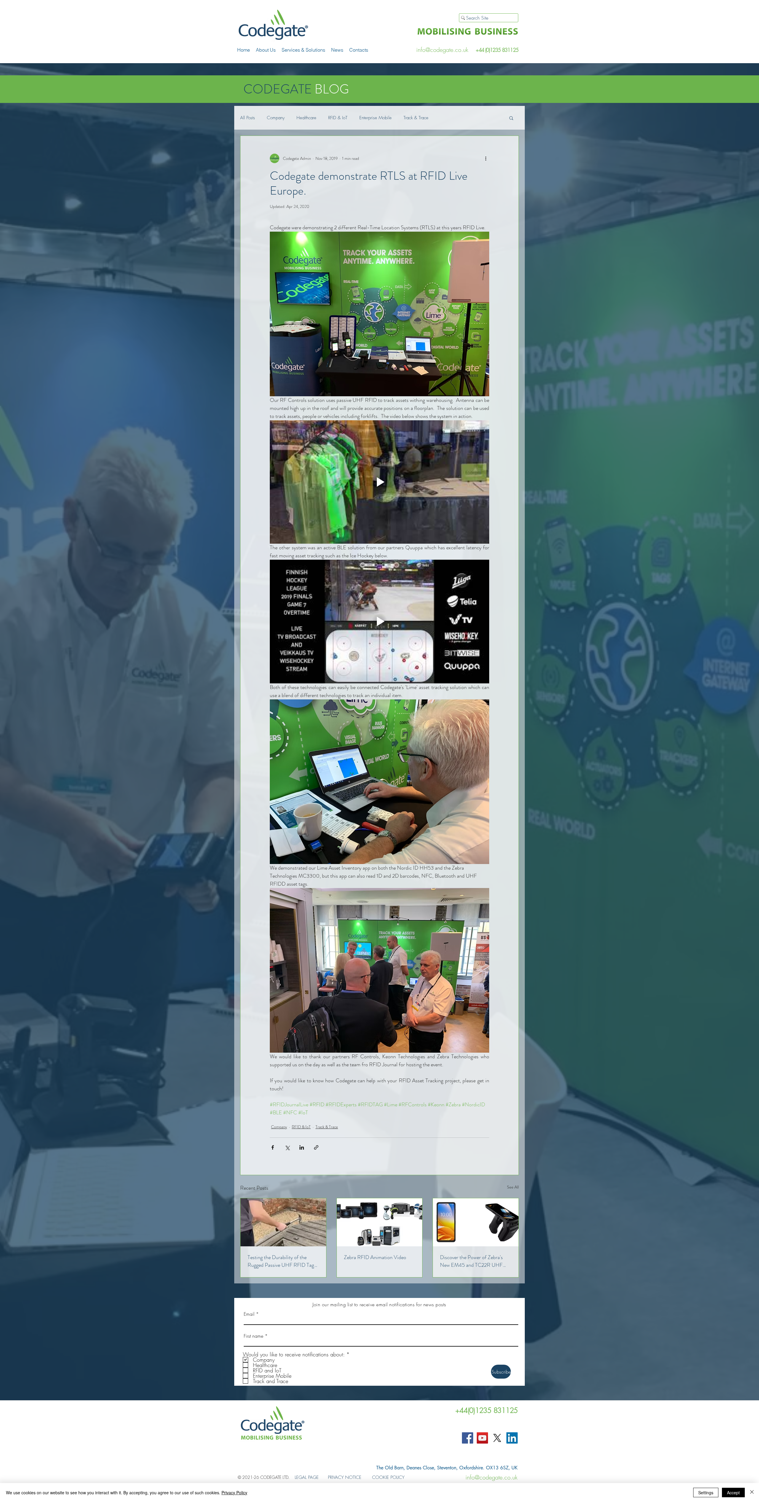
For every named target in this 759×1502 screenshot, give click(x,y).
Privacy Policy (234, 1492)
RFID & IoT (337, 117)
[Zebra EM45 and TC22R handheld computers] (476, 1222)
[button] (303, 49)
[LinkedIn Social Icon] (512, 1438)
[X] (497, 1438)
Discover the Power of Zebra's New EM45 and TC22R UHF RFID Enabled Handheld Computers (471, 1261)
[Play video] (379, 482)
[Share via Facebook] (272, 1147)
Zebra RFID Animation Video (375, 1257)
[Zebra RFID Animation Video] (379, 1222)
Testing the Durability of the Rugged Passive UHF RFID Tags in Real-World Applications (282, 1261)
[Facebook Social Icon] (467, 1438)
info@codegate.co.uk (442, 50)
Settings (705, 1492)
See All (513, 1187)
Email (249, 1314)
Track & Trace (416, 117)
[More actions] (485, 158)
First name (253, 1336)
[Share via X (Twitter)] (287, 1147)
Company (276, 117)
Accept (733, 1492)
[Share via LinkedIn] (301, 1147)
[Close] (751, 1492)
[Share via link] (316, 1147)
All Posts (247, 117)
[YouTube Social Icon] (482, 1438)
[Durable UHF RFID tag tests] (283, 1222)
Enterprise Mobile (375, 117)
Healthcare (306, 117)
